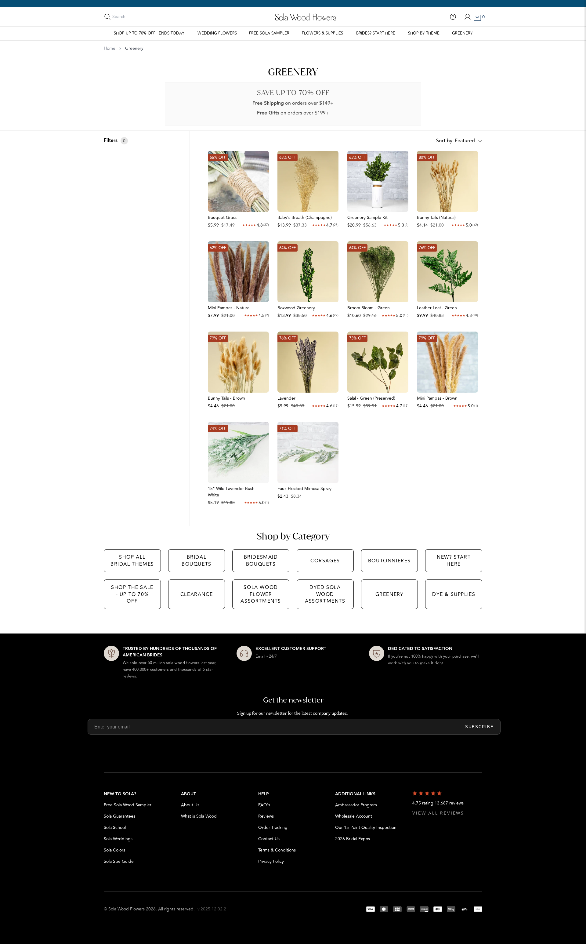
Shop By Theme (424, 33)
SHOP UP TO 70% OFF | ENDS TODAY (149, 33)
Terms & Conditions (277, 850)
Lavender (286, 398)
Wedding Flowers (217, 33)
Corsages (325, 561)
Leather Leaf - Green (437, 308)
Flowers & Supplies (322, 33)
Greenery (462, 33)
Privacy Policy (271, 861)
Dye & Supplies (453, 594)
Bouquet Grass (222, 217)
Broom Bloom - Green (368, 308)
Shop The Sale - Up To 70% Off (132, 594)
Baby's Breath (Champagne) (304, 217)
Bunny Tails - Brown (226, 398)
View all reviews (438, 813)
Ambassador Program (356, 805)
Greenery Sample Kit (367, 217)
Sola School (115, 827)
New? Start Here (454, 561)
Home (109, 48)
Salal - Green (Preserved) (371, 398)
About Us (190, 805)
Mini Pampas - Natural (229, 308)
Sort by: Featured (455, 140)
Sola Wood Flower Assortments (261, 594)
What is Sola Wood (199, 816)
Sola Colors (114, 850)
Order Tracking (273, 827)
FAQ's (264, 805)
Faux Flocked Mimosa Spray (304, 488)
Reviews (266, 816)
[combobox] (139, 16)
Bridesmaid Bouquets (261, 561)
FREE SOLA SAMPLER (269, 33)
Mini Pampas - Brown (437, 398)
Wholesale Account (353, 816)
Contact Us (269, 839)
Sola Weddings (118, 839)
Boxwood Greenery (296, 308)
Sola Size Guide (119, 861)
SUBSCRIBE (479, 726)
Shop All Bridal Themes (132, 561)
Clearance (196, 594)
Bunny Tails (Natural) (436, 217)
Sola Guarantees (119, 816)
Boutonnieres (389, 561)
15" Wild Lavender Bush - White (232, 491)
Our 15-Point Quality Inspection (365, 827)
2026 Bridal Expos (352, 839)
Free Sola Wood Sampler (127, 805)
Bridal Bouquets (197, 561)
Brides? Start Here (375, 33)
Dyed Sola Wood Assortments (325, 594)
